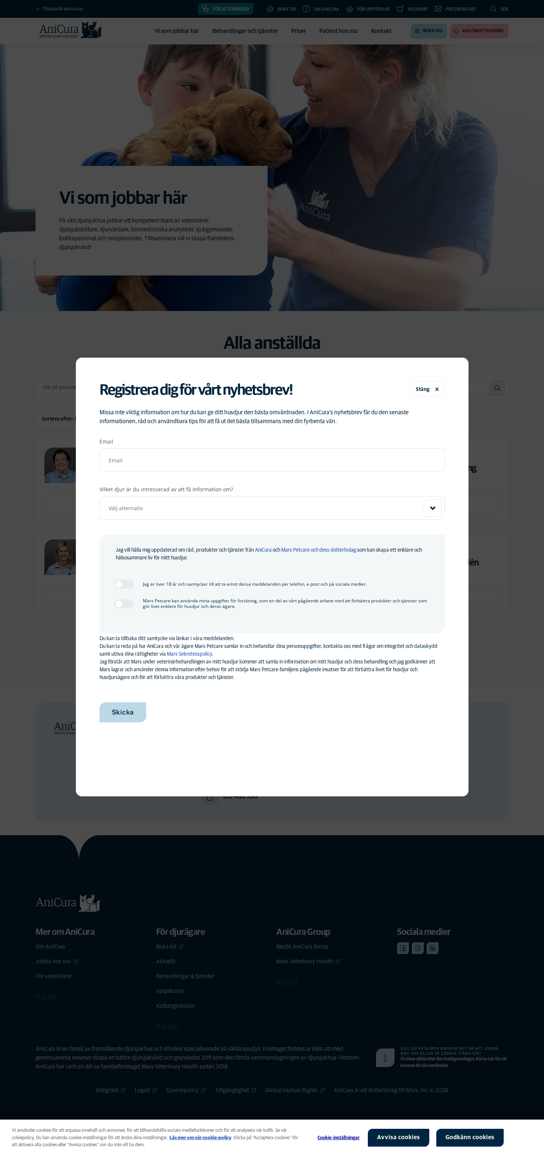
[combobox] (272, 508)
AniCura (263, 550)
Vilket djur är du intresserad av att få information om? (166, 489)
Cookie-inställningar (339, 1137)
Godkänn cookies (470, 1137)
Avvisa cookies (398, 1137)
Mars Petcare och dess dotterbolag (318, 550)
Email (106, 441)
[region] (272, 1137)
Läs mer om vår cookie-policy (200, 1137)
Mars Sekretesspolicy (189, 654)
